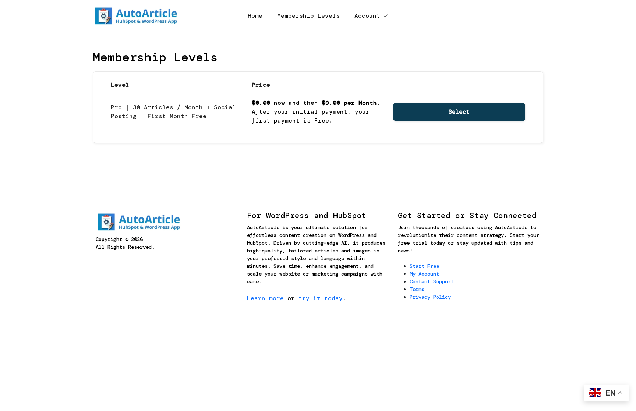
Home (255, 16)
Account (367, 16)
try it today (320, 298)
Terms (417, 289)
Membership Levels (308, 16)
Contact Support (432, 281)
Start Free (424, 266)
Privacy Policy (430, 297)
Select (459, 112)
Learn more (265, 298)
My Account (424, 273)
